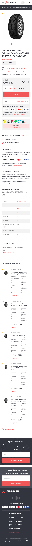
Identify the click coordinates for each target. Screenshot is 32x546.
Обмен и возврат (17, 183)
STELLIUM (24, 541)
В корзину (16, 94)
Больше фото (17, 44)
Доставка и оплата (19, 114)
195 (9, 72)
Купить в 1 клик (22, 101)
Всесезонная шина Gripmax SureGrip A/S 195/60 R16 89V (19, 400)
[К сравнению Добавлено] (27, 81)
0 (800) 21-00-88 (16, 517)
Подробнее (14, 295)
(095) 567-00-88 (15, 525)
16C (18, 221)
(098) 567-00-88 (15, 528)
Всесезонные (21, 201)
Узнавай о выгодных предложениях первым (16, 472)
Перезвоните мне (16, 460)
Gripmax (23, 68)
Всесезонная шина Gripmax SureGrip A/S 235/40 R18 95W (19, 304)
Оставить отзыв (7, 59)
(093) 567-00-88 (15, 521)
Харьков (24, 135)
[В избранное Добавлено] (23, 81)
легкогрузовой (11, 68)
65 (23, 72)
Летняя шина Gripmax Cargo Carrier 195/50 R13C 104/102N (19, 336)
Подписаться (16, 483)
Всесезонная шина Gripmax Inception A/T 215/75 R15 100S (19, 273)
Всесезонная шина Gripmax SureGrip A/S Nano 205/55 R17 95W (19, 367)
